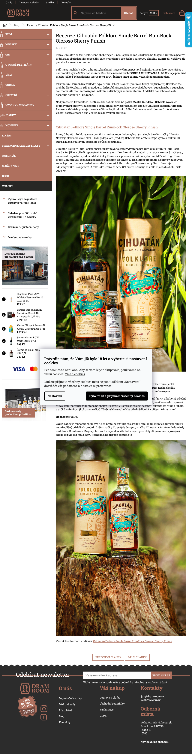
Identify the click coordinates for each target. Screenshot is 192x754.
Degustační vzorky (70, 698)
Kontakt (66, 2)
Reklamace (106, 709)
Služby (50, 2)
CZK (153, 13)
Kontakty (64, 722)
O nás (9, 2)
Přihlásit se (161, 675)
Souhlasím (117, 396)
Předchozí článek (108, 657)
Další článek (137, 657)
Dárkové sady (67, 704)
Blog (61, 716)
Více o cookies (75, 374)
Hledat (128, 13)
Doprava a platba (29, 2)
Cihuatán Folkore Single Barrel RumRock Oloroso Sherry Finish (132, 641)
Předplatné (65, 710)
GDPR (103, 715)
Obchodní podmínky (112, 703)
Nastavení (54, 396)
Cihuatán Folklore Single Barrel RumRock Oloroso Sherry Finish (107, 127)
